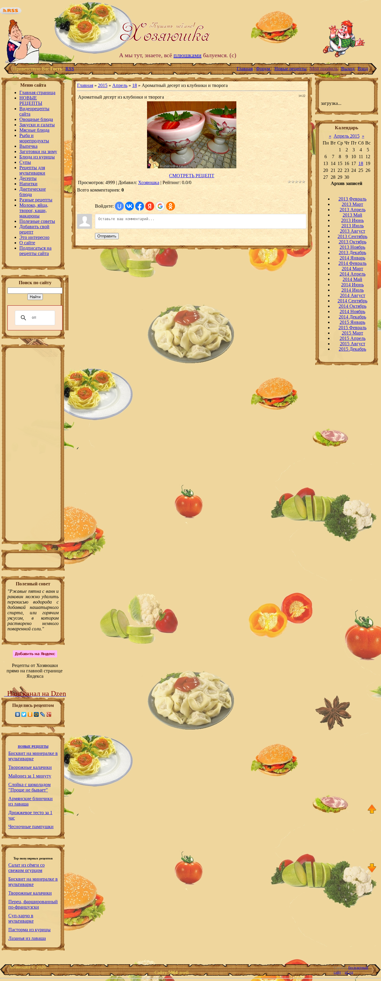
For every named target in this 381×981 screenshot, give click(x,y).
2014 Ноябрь (352, 311)
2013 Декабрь (352, 252)
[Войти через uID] (119, 206)
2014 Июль (352, 290)
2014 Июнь (352, 284)
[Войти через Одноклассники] (170, 206)
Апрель (119, 85)
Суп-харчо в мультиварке (21, 918)
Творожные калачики (30, 767)
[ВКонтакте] (18, 714)
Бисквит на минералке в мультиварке (33, 756)
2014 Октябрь (352, 306)
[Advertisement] (33, 446)
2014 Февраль (352, 263)
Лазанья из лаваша (27, 938)
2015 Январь (352, 322)
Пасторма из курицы (29, 929)
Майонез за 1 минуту (29, 775)
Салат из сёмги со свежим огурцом (26, 867)
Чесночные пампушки (31, 826)
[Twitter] (24, 714)
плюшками (188, 55)
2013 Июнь (352, 220)
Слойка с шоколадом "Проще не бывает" (29, 787)
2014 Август (352, 295)
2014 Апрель (353, 273)
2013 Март (352, 204)
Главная (245, 68)
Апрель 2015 (347, 136)
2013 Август (352, 231)
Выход (348, 68)
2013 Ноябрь (352, 247)
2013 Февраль (352, 198)
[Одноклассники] (30, 714)
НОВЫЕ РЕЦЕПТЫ (33, 746)
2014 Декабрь (352, 316)
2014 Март (352, 268)
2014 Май (352, 279)
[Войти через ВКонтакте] (129, 206)
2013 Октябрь (352, 241)
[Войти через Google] (160, 206)
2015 (102, 85)
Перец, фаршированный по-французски (33, 904)
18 (134, 85)
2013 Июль (352, 225)
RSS (69, 68)
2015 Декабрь (352, 349)
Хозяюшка (148, 182)
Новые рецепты (290, 68)
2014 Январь (352, 257)
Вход (363, 68)
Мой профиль (324, 68)
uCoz (349, 972)
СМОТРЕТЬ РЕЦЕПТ (191, 175)
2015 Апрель (353, 338)
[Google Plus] (49, 714)
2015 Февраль (352, 327)
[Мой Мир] (36, 714)
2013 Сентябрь (352, 236)
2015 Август (352, 343)
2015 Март (352, 332)
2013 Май (352, 214)
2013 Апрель (353, 209)
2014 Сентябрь (352, 300)
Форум (263, 68)
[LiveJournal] (43, 714)
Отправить (106, 236)
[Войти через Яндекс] (149, 206)
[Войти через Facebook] (139, 206)
